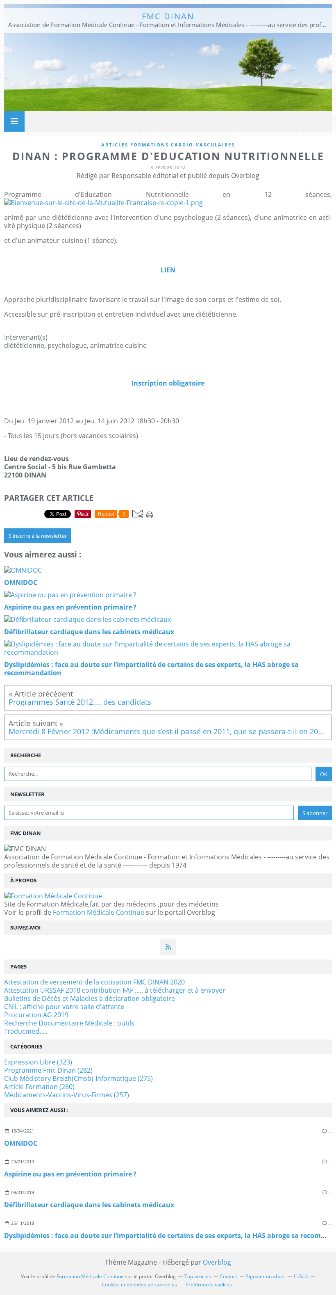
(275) (78, 1078)
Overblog (217, 1262)
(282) (48, 1070)
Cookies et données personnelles (139, 1284)
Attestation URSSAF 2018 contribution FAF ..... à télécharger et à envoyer (114, 990)
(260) (39, 1086)
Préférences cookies (209, 1284)
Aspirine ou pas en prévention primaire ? (70, 1174)
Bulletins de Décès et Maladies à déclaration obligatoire (89, 998)
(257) (66, 1094)
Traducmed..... (26, 1031)
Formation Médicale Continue (98, 912)
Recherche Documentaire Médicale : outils (69, 1023)
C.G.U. (301, 1276)
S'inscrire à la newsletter (38, 535)
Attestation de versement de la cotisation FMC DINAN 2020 (94, 982)
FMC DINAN (168, 16)
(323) (38, 1062)
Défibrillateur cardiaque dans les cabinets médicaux (89, 1204)
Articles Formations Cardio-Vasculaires (168, 145)
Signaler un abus (265, 1276)
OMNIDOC (20, 1143)
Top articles (197, 1276)
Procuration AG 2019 (36, 1014)
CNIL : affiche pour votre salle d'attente (64, 1006)
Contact (228, 1276)
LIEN (168, 269)
